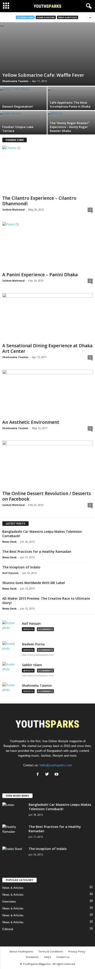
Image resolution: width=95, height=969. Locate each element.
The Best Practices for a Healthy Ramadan (36, 551)
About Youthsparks (21, 951)
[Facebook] (38, 774)
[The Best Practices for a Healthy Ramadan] (13, 833)
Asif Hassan (10, 573)
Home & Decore (46, 17)
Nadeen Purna (33, 644)
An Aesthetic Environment (30, 422)
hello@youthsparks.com (56, 765)
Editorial (7, 929)
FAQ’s (47, 957)
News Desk (9, 541)
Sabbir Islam (32, 665)
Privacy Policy (76, 951)
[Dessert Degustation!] (24, 104)
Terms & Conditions (50, 951)
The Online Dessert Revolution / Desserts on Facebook (46, 496)
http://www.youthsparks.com (38, 654)
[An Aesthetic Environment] (47, 394)
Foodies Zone (25, 17)
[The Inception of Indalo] (13, 855)
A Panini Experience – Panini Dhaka (40, 275)
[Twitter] (48, 774)
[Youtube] (57, 774)
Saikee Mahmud (13, 209)
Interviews (9, 901)
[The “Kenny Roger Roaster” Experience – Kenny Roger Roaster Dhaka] (71, 128)
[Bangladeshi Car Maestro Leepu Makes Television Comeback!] (13, 811)
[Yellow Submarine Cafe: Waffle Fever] (47, 54)
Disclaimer (32, 957)
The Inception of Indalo (21, 567)
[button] (88, 6)
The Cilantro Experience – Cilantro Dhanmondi (39, 201)
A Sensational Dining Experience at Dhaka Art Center (47, 348)
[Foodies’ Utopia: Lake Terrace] (24, 128)
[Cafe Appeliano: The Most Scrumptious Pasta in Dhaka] (71, 104)
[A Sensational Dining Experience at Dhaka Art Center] (47, 317)
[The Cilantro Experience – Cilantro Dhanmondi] (47, 169)
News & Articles (67, 17)
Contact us (62, 957)
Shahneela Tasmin (15, 81)
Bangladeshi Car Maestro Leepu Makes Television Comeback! (60, 806)
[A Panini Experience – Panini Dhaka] (47, 246)
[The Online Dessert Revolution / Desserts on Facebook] (47, 465)
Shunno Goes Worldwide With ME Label (33, 583)
